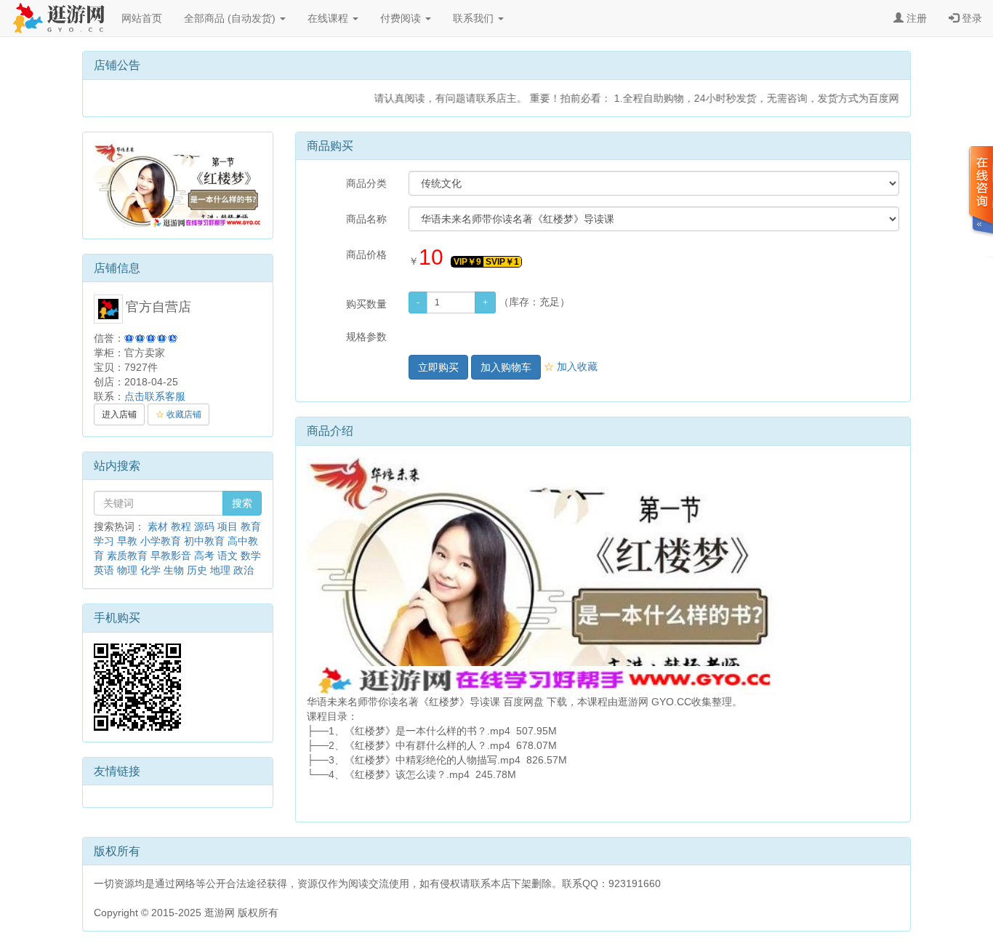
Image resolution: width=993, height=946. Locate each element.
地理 (220, 570)
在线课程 (329, 18)
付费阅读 (402, 18)
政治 (243, 570)
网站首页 (141, 18)
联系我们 (474, 18)
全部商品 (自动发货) (231, 18)
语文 (227, 555)
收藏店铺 (178, 414)
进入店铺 (119, 414)
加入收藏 (571, 366)
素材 (158, 526)
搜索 (242, 503)
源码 (204, 526)
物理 (127, 570)
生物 (174, 570)
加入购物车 (506, 367)
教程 (181, 526)
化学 (150, 570)
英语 (104, 570)
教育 (251, 526)
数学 (251, 555)
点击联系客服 (154, 396)
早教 (127, 541)
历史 (197, 570)
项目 (227, 526)
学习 (104, 541)
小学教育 (160, 541)
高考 (204, 555)
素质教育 (127, 555)
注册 (915, 18)
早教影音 (170, 555)
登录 (970, 18)
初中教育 (204, 541)
